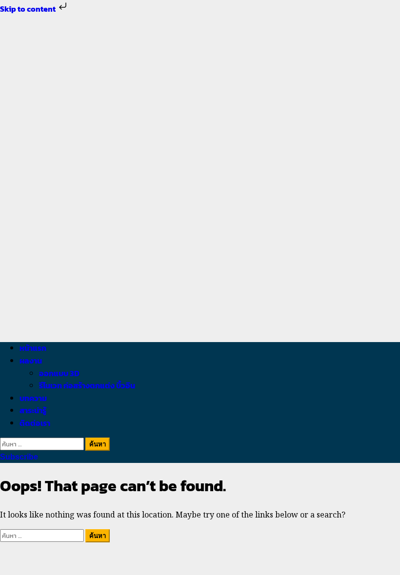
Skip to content (28, 9)
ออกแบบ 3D (59, 373)
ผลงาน (31, 360)
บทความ (33, 398)
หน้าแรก (33, 348)
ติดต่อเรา (35, 423)
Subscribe (19, 457)
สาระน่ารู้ (33, 410)
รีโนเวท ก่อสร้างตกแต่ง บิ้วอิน (87, 385)
